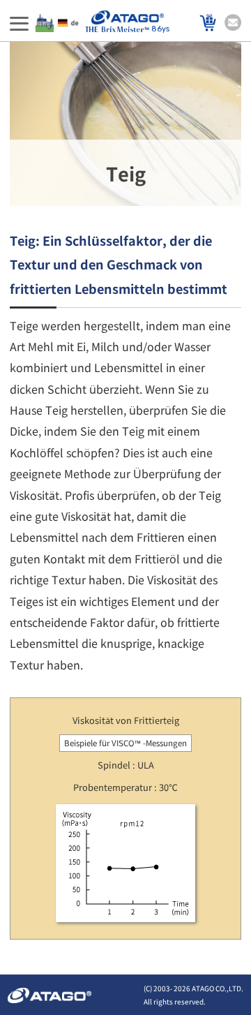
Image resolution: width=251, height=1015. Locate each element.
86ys (160, 29)
